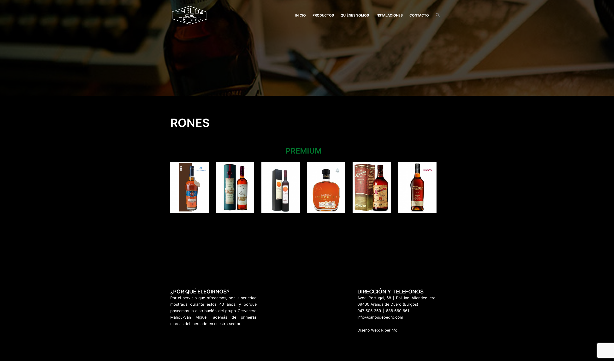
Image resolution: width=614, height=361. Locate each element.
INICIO (300, 15)
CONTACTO (419, 15)
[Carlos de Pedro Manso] (189, 14)
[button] (438, 15)
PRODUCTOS (323, 15)
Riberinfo (389, 330)
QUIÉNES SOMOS (355, 15)
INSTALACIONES (389, 15)
